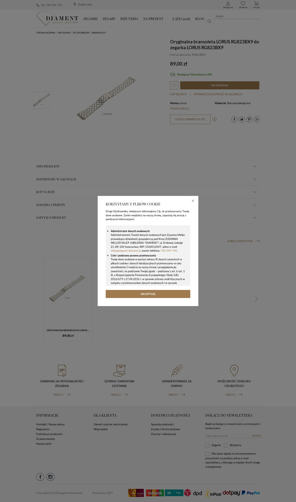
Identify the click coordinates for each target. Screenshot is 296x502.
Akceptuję (148, 294)
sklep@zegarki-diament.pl (126, 250)
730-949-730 (168, 250)
